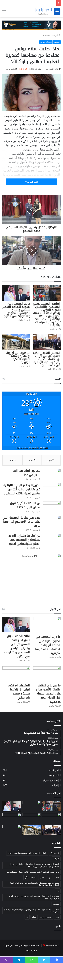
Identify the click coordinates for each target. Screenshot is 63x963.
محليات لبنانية (46, 42)
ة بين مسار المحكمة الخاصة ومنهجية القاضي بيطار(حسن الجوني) (33, 872)
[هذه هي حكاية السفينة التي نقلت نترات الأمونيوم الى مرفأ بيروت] (52, 522)
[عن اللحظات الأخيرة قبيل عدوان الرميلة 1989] (52, 507)
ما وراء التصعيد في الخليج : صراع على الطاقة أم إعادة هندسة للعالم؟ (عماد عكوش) (47, 645)
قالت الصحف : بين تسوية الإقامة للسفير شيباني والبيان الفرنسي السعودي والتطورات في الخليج (16, 310)
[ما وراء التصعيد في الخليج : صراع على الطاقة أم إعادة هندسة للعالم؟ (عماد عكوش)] (47, 625)
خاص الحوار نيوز (51, 69)
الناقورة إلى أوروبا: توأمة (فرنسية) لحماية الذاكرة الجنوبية (18, 357)
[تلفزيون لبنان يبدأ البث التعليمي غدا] (52, 475)
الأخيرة (32, 460)
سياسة (46, 35)
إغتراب (55, 785)
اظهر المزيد (32, 181)
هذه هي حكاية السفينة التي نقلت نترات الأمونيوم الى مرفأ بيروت (21, 521)
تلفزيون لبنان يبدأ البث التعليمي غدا (26, 473)
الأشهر (51, 460)
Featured (55, 853)
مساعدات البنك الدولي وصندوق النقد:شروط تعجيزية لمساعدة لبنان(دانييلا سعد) (34, 897)
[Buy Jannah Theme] (31, 25)
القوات (56, 858)
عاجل (42, 877)
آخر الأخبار (54, 770)
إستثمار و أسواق (51, 780)
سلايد (57, 877)
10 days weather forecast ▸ (31, 447)
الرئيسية (55, 35)
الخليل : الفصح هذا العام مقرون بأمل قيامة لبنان (27, 853)
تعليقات (12, 460)
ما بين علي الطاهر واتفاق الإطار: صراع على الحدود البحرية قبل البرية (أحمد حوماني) (48, 694)
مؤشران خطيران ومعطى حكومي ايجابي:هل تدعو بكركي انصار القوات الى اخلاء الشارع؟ (34, 884)
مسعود (56, 904)
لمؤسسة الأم (30, 877)
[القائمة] (4, 12)
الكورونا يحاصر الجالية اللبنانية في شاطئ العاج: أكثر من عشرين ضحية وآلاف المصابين (21, 489)
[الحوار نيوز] (48, 11)
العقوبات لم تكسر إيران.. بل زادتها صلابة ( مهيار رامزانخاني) (18, 691)
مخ (58, 890)
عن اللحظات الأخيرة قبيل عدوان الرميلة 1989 (25, 505)
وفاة (34, 917)
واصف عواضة (45, 917)
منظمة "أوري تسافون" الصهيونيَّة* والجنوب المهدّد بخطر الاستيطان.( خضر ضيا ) (31, 910)
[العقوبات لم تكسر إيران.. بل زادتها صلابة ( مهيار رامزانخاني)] (16, 674)
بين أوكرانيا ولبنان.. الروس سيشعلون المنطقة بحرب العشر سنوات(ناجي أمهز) (24, 540)
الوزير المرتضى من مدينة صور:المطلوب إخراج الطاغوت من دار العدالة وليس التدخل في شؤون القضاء (34, 865)
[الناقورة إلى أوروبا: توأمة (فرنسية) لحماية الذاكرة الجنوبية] (16, 342)
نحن (57, 917)
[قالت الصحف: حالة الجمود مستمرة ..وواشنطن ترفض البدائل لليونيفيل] (11, 830)
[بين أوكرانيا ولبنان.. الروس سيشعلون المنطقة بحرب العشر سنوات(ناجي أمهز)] (52, 540)
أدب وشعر (54, 775)
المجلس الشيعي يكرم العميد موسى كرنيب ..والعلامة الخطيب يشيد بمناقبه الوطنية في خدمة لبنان (47, 359)
